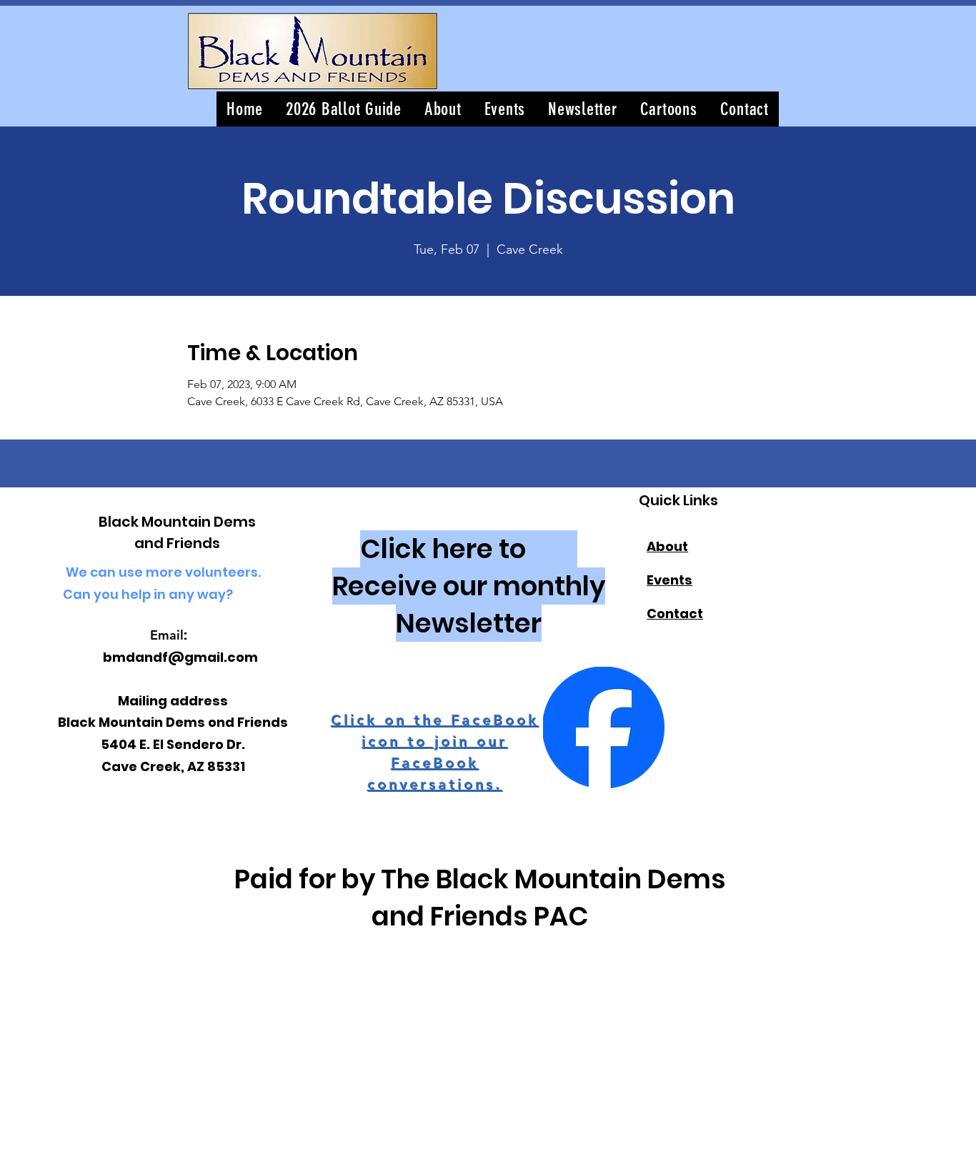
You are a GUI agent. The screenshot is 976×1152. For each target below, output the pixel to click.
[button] (582, 108)
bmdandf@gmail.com (180, 657)
